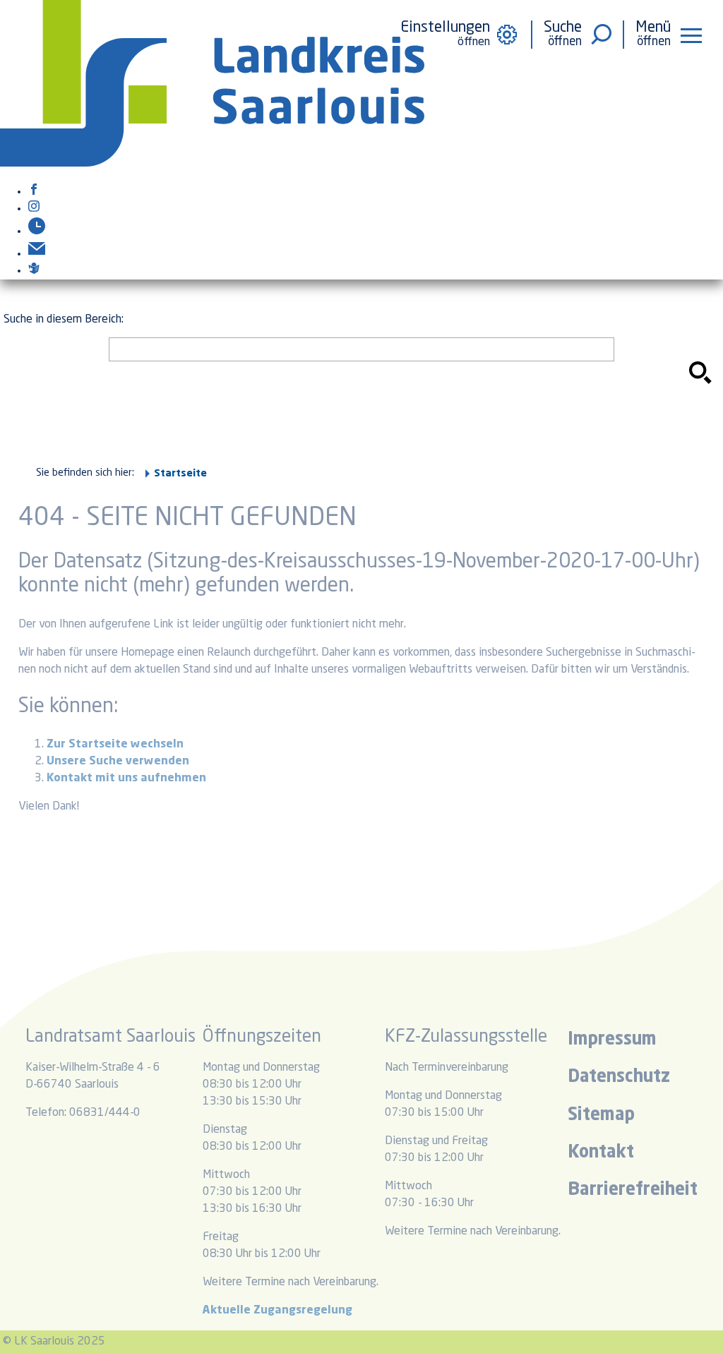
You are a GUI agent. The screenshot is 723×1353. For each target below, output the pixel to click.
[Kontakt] (36, 254)
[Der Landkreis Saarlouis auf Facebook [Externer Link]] (34, 192)
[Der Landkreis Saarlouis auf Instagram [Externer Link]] (34, 209)
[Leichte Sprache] (34, 271)
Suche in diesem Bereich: (64, 319)
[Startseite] (212, 163)
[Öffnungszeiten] (36, 231)
